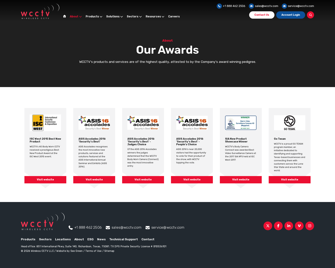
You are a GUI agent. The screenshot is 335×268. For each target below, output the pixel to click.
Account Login (290, 14)
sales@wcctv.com (266, 6)
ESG (90, 239)
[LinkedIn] (288, 226)
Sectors (45, 239)
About (79, 239)
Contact (148, 239)
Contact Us (261, 14)
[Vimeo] (299, 226)
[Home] (64, 16)
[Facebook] (278, 226)
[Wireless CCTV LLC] (40, 11)
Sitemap (109, 251)
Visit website (45, 179)
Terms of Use (93, 251)
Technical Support (123, 239)
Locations (63, 239)
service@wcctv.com (301, 6)
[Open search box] (310, 14)
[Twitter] (267, 226)
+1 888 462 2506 (234, 6)
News (101, 239)
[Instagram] (309, 226)
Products (28, 239)
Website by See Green (69, 251)
